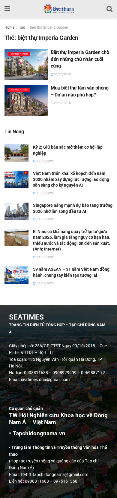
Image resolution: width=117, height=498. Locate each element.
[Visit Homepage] (58, 9)
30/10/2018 (62, 74)
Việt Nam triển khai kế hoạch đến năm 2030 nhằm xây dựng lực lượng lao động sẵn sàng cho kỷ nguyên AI (71, 179)
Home (9, 27)
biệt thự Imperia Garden (49, 27)
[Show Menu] (7, 9)
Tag (22, 27)
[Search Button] (109, 9)
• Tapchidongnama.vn (37, 433)
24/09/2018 (62, 103)
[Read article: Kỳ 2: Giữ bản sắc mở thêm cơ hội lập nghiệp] (16, 153)
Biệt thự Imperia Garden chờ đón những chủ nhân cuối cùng (80, 59)
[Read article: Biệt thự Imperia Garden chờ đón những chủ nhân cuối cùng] (26, 64)
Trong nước (18, 54)
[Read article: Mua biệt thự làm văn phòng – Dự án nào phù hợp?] (26, 100)
